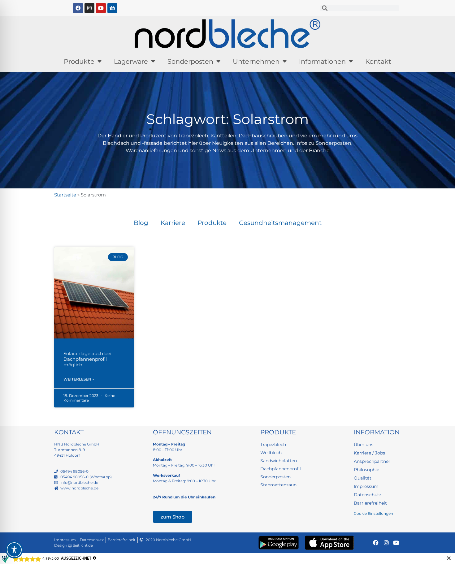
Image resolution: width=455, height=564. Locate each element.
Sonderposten (190, 61)
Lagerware (131, 61)
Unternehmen (256, 61)
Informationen (322, 61)
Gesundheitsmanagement (280, 222)
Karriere (173, 222)
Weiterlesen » (78, 379)
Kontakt (378, 61)
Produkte (79, 61)
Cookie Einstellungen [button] (373, 513)
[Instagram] (89, 8)
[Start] (227, 33)
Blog (141, 222)
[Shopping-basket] (112, 8)
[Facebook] (78, 8)
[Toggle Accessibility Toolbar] (14, 550)
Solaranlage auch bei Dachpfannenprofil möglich (87, 359)
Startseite (65, 195)
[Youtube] (101, 8)
